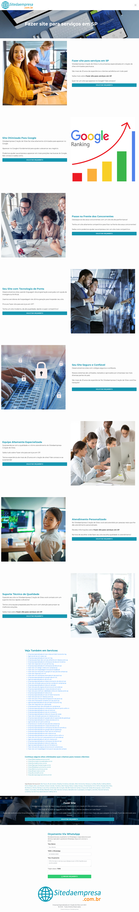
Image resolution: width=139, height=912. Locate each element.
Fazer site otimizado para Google (60, 813)
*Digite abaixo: (54, 868)
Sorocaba (33, 789)
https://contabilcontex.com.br (37, 763)
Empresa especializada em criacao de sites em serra (44, 689)
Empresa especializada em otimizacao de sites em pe (45, 666)
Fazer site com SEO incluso (82, 813)
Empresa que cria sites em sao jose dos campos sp (44, 724)
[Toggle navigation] (135, 5)
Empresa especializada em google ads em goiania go (45, 729)
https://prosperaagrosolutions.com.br (40, 775)
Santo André (106, 788)
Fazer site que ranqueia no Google (105, 813)
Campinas (53, 788)
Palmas (39, 788)
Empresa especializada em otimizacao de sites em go (45, 741)
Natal (71, 786)
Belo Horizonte (80, 784)
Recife (99, 784)
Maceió (42, 786)
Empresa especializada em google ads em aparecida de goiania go (49, 718)
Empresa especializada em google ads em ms (42, 677)
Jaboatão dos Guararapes (76, 789)
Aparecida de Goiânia (46, 791)
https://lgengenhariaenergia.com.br (39, 765)
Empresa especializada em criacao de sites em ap (43, 726)
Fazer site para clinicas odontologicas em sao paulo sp (45, 698)
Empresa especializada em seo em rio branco (42, 712)
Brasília (59, 784)
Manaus (87, 784)
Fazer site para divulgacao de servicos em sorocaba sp (45, 687)
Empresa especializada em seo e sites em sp (42, 733)
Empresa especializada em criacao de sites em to (43, 720)
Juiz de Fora (35, 791)
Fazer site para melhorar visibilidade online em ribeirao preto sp (48, 691)
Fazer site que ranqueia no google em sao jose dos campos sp (47, 671)
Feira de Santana (103, 789)
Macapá (103, 786)
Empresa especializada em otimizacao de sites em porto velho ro (48, 708)
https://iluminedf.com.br (36, 773)
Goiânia (103, 784)
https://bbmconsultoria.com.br (38, 769)
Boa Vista (109, 786)
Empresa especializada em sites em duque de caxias (44, 714)
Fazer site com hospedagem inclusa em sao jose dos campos (47, 749)
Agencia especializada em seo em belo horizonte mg (45, 702)
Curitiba (93, 784)
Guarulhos (45, 788)
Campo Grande (49, 786)
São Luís (36, 786)
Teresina (57, 786)
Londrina (28, 791)
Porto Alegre (29, 786)
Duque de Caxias (86, 788)
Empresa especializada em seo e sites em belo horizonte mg (47, 654)
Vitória (34, 788)
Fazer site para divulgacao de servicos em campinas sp (45, 747)
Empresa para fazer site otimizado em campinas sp (44, 706)
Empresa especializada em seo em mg (40, 658)
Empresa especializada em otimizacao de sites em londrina (46, 662)
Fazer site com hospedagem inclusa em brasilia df (44, 669)
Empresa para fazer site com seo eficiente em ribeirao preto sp (48, 660)
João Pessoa (65, 786)
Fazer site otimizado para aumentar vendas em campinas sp (47, 683)
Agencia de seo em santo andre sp (39, 722)
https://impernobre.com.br (36, 771)
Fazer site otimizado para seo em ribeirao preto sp (44, 716)
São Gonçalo (60, 788)
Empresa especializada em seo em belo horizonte (44, 695)
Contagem (88, 789)
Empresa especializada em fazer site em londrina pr (44, 731)
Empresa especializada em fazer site (35, 813)
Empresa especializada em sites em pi (40, 693)
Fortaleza (65, 784)
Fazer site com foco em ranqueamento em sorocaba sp (45, 737)
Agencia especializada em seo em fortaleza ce (42, 745)
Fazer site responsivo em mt (37, 673)
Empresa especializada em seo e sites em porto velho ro (46, 735)
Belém (109, 784)
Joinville (94, 789)
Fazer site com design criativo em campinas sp (42, 668)
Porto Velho (96, 786)
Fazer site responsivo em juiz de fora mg (41, 664)
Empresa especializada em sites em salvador (42, 685)
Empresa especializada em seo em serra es (41, 710)
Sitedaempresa (74, 909)
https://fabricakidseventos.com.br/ (39, 759)
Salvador (72, 784)
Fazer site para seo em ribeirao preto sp (40, 697)
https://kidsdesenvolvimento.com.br (39, 767)
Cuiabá (75, 786)
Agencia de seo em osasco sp (37, 656)
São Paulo (44, 784)
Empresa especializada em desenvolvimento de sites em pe (47, 681)
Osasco (27, 789)
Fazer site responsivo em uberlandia (39, 704)
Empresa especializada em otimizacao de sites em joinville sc (47, 727)
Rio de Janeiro (52, 784)
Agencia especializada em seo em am (40, 679)
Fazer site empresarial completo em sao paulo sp (43, 700)
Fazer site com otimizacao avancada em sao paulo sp (45, 675)
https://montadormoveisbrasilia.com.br (40, 761)
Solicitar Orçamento (104, 85)
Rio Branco (28, 788)
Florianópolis (88, 786)
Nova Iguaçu (97, 788)
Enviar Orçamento (70, 876)
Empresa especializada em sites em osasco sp (42, 743)
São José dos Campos (60, 789)
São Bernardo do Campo (73, 788)
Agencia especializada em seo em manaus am (42, 739)
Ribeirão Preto (48, 789)
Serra (55, 791)
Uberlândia (40, 789)
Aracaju (80, 786)
